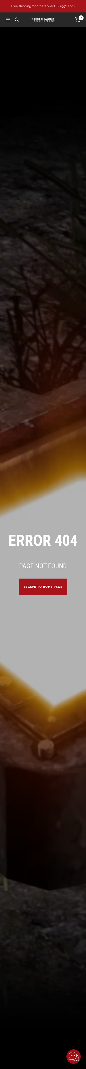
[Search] (17, 19)
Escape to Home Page (43, 587)
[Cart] (77, 19)
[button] (73, 1056)
